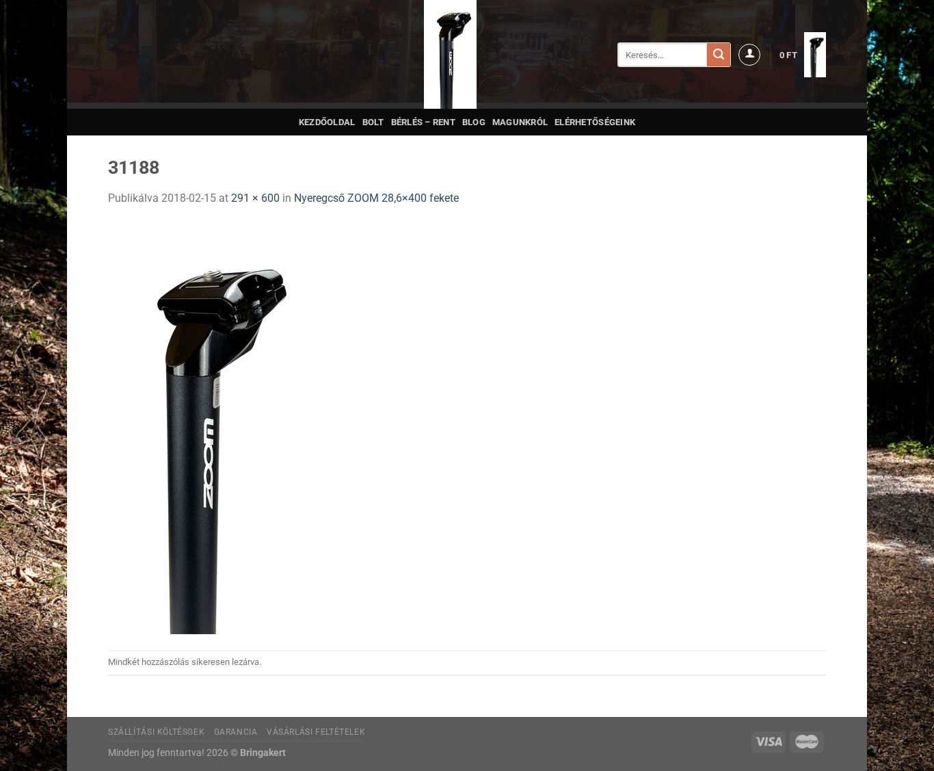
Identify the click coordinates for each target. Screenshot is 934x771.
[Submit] (718, 54)
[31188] (207, 427)
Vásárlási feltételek (316, 732)
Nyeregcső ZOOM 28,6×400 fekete (376, 198)
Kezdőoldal (327, 122)
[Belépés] (749, 55)
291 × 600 (255, 198)
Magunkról (520, 122)
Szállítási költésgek (156, 732)
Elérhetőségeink (595, 122)
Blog (473, 122)
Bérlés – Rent (423, 122)
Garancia (236, 732)
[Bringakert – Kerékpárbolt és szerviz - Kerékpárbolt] (450, 54)
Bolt (373, 122)
